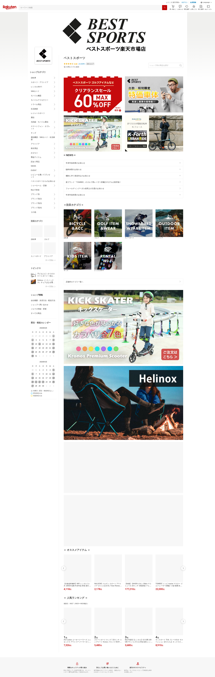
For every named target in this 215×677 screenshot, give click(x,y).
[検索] (164, 7)
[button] (206, 2)
